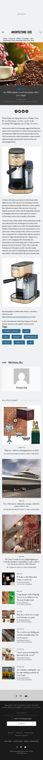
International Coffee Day (11, 331)
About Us (11, 733)
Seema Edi (22, 99)
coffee (26, 331)
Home (5, 38)
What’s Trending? (23, 38)
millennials (17, 337)
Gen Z (6, 337)
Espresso (7, 342)
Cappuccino (19, 342)
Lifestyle (12, 38)
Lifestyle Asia (18, 741)
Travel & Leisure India (31, 741)
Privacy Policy (27, 718)
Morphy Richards (31, 337)
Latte (30, 342)
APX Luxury (23, 753)
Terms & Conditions (21, 735)
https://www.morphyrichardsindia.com (16, 317)
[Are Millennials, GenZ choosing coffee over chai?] (20, 111)
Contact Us (18, 733)
